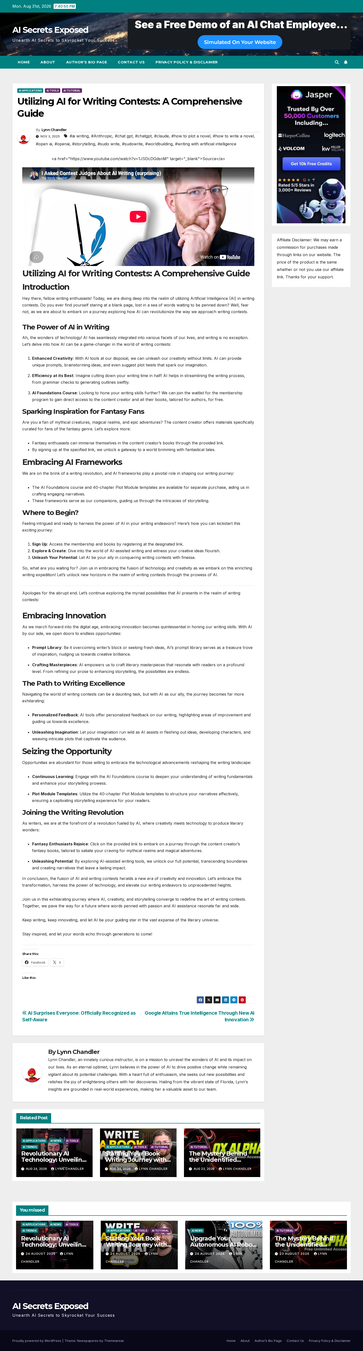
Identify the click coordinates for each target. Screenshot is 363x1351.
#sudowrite (132, 143)
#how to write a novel (233, 135)
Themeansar (114, 1341)
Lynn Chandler (54, 130)
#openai (62, 143)
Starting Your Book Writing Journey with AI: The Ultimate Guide (138, 1159)
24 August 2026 (41, 1254)
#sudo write (109, 143)
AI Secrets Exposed (50, 30)
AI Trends (30, 1146)
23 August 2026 (295, 1254)
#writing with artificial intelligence (205, 143)
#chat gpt (124, 135)
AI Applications (30, 90)
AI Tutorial (72, 90)
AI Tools (52, 90)
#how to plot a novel (190, 135)
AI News (55, 1140)
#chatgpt (143, 135)
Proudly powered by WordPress (37, 1341)
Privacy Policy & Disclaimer (187, 62)
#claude (161, 135)
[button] (337, 62)
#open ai (44, 143)
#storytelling (83, 143)
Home (24, 62)
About (47, 62)
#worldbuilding (159, 143)
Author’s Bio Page (86, 62)
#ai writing (79, 135)
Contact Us (131, 62)
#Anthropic (101, 135)
